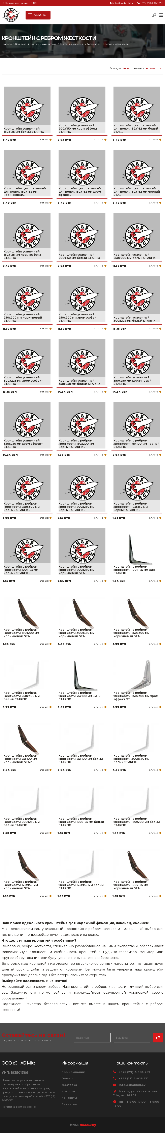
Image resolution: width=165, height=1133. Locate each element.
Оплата (68, 1078)
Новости (68, 1091)
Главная (7, 44)
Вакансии (69, 1104)
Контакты (69, 1097)
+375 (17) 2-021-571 (133, 1078)
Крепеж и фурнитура (43, 44)
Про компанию (74, 1072)
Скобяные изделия (72, 44)
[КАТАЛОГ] (30, 14)
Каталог (21, 44)
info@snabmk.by (123, 2)
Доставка (69, 1084)
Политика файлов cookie (19, 1106)
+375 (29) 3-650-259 (151, 2)
